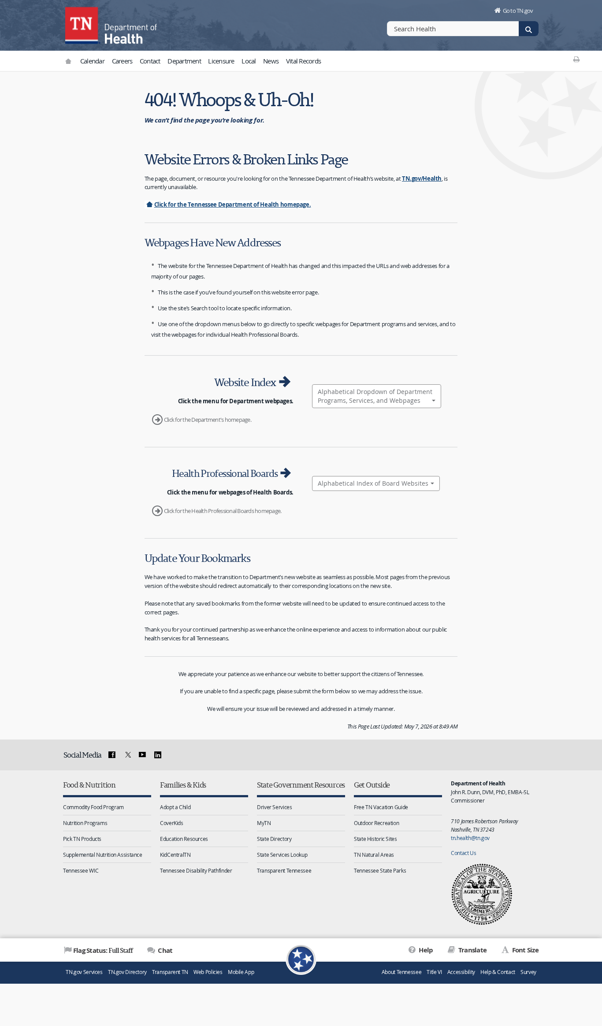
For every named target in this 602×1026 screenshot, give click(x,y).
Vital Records (303, 60)
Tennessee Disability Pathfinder (196, 870)
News (271, 60)
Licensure (221, 60)
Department (184, 60)
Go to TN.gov (518, 11)
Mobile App (241, 972)
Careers (122, 60)
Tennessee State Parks (380, 870)
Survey (528, 972)
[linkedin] (158, 755)
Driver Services (274, 806)
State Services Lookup (282, 854)
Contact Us (463, 852)
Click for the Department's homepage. (207, 420)
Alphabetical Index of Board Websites (373, 483)
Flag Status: (103, 950)
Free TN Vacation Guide (381, 806)
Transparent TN (170, 972)
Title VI (434, 972)
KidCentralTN (175, 854)
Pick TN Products (82, 838)
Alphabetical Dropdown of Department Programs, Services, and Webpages (375, 396)
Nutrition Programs (85, 822)
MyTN (264, 822)
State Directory (274, 838)
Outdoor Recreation (376, 822)
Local (249, 60)
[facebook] (112, 755)
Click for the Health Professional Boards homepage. (223, 511)
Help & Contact (497, 972)
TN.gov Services (84, 972)
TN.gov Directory (127, 972)
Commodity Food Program (93, 806)
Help (425, 950)
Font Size (524, 950)
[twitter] (127, 755)
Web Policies (208, 972)
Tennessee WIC (80, 870)
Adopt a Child (175, 806)
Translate (472, 950)
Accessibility (461, 972)
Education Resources (184, 838)
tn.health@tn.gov (470, 837)
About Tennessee (401, 972)
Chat (164, 950)
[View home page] (82, 24)
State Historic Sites (375, 838)
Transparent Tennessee (284, 870)
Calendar (92, 60)
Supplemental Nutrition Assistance (102, 854)
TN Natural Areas (374, 854)
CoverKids (171, 822)
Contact (150, 60)
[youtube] (142, 755)
